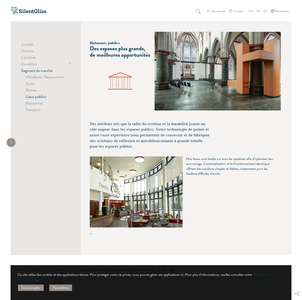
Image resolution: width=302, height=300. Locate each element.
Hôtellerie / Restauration (45, 77)
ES (265, 11)
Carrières (28, 57)
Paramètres (61, 287)
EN (250, 11)
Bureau (31, 90)
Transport (33, 109)
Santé (30, 83)
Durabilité (29, 64)
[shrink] (11, 142)
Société (27, 44)
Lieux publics (36, 96)
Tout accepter (30, 287)
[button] (296, 260)
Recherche (201, 11)
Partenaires (282, 11)
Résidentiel (34, 103)
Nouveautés (218, 11)
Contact (238, 11)
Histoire (27, 51)
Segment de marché (36, 70)
